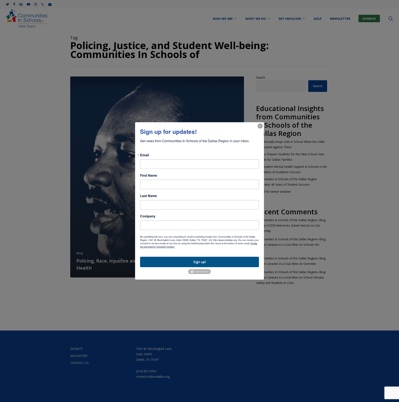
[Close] (260, 125)
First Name (148, 175)
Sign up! (199, 262)
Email (144, 155)
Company (147, 216)
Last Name (148, 195)
